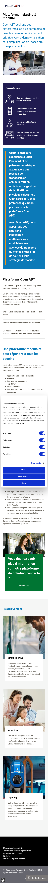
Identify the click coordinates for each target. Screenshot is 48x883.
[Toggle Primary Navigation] (40, 6)
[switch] (42, 440)
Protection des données (12, 853)
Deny (24, 483)
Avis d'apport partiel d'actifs (14, 859)
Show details (36, 463)
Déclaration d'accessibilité (13, 848)
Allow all (24, 470)
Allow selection (24, 476)
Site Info (6, 856)
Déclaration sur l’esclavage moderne (17, 851)
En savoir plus (24, 585)
